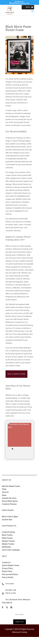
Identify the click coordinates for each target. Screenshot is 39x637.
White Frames (7, 538)
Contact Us (6, 562)
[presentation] (5, 439)
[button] (28, 7)
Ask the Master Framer (10, 565)
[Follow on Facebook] (2, 607)
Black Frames (7, 535)
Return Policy (7, 571)
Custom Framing (8, 532)
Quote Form (19, 622)
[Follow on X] (7, 607)
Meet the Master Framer (11, 486)
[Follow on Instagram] (11, 607)
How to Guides (7, 577)
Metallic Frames (8, 544)
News (4, 495)
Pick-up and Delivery (10, 574)
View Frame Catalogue (11, 550)
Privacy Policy (7, 568)
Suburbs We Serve (9, 498)
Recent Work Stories (10, 501)
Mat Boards (6, 547)
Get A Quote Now (16, 374)
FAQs (4, 489)
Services (5, 492)
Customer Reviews (9, 504)
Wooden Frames (8, 541)
